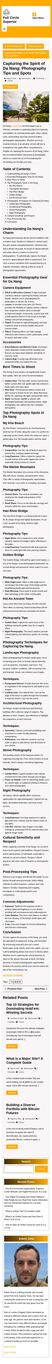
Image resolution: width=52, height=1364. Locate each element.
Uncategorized (35, 46)
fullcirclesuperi (26, 78)
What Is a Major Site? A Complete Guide (22, 1211)
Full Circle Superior (14, 46)
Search (26, 1161)
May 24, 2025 (15, 1068)
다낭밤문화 (16, 126)
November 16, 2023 (17, 1018)
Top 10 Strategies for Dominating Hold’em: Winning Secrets (22, 1008)
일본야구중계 (10, 1347)
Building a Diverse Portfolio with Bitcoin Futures (22, 1109)
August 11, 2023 (15, 1119)
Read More (13, 1047)
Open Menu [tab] (38, 18)
